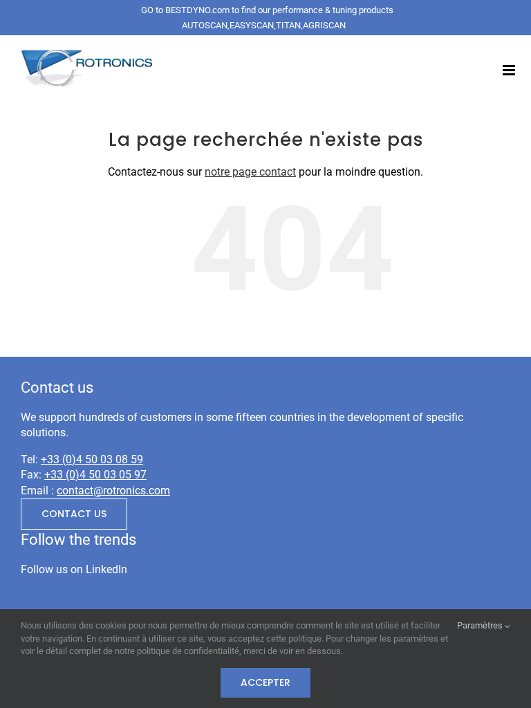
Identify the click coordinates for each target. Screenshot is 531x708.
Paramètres (481, 625)
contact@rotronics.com (113, 490)
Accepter (265, 682)
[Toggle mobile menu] (510, 70)
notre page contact (250, 171)
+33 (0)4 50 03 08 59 (92, 459)
